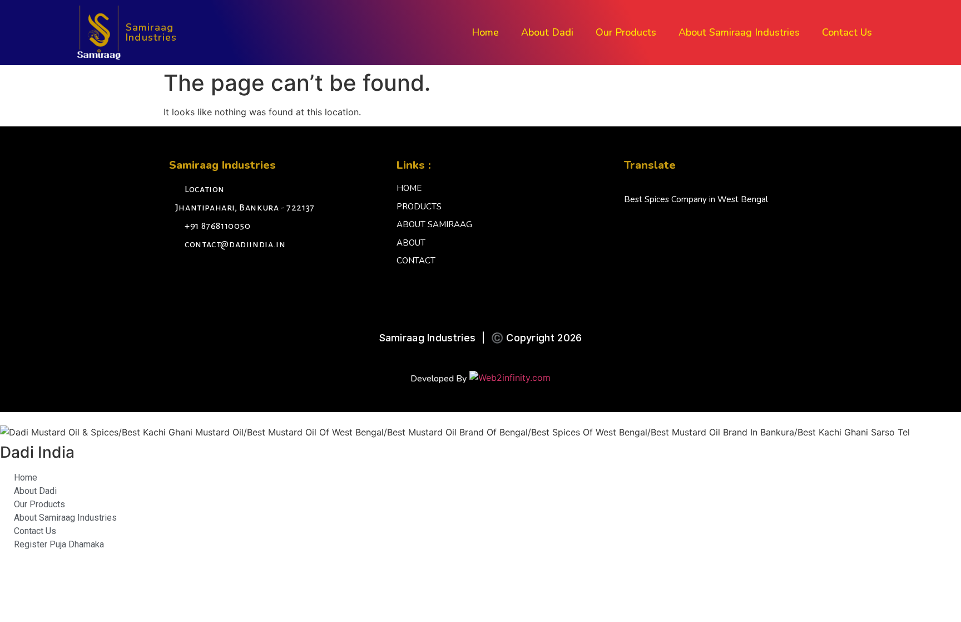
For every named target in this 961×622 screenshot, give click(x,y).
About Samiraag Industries (739, 32)
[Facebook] (180, 274)
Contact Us (847, 32)
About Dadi (547, 32)
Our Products (626, 32)
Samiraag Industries (151, 32)
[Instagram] (205, 274)
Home (485, 32)
